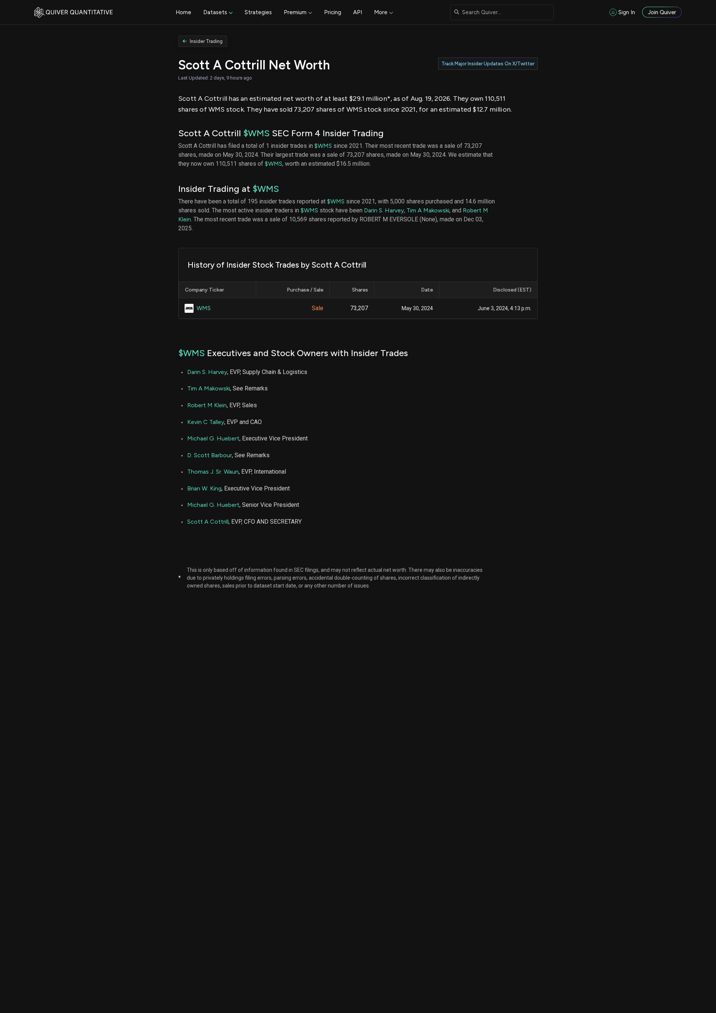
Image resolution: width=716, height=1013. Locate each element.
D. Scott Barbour (209, 455)
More (380, 12)
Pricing (332, 12)
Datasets (215, 12)
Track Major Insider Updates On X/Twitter (488, 63)
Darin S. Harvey (384, 210)
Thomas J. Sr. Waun (213, 471)
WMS (204, 308)
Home (183, 12)
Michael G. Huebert (213, 438)
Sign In (626, 12)
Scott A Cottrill (208, 521)
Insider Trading (206, 41)
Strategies (258, 12)
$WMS (256, 133)
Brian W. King (204, 488)
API (357, 12)
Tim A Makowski (427, 210)
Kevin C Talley (205, 422)
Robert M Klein (207, 405)
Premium (295, 12)
